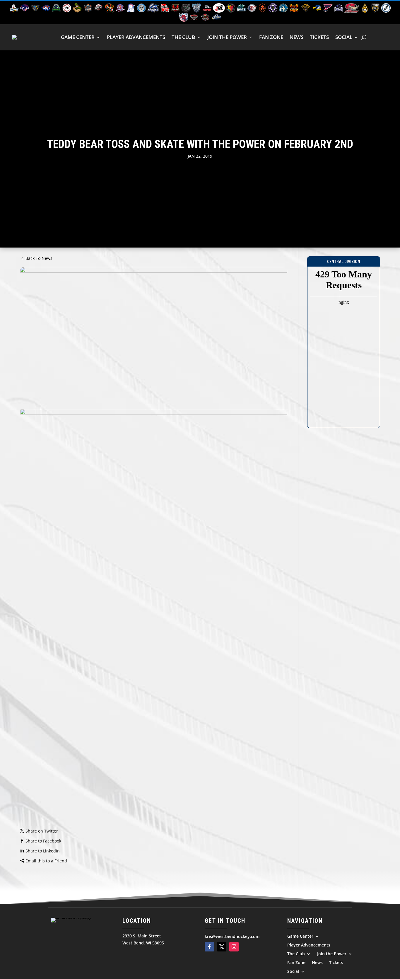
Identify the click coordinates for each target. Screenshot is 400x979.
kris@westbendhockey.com (232, 936)
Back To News (38, 258)
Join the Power (227, 37)
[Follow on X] (221, 946)
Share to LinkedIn (42, 851)
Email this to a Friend (46, 861)
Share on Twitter (41, 831)
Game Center (78, 37)
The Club (183, 37)
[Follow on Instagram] (234, 946)
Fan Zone (271, 37)
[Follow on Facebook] (209, 946)
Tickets (319, 37)
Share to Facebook (43, 841)
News (296, 37)
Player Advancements (136, 37)
